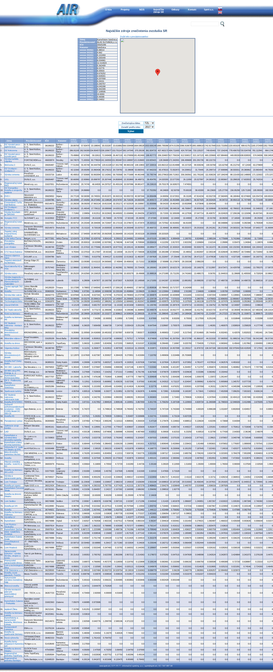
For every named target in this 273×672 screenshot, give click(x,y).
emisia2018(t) (139, 141)
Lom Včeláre (10, 247)
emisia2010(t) (233, 141)
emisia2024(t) (74, 141)
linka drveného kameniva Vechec (13, 453)
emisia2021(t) (106, 141)
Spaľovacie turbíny (13, 391)
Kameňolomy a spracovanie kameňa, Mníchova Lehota (13, 621)
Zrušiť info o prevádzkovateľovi (134, 36)
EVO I (7, 196)
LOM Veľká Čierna (13, 238)
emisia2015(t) (174, 141)
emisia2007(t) (268, 141)
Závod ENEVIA (11, 305)
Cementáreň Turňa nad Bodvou (13, 203)
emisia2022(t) (95, 141)
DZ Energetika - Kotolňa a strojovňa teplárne (13, 190)
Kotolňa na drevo (12, 343)
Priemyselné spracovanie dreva (13, 561)
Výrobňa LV (10, 517)
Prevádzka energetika (9, 242)
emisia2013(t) (197, 141)
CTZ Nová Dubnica (13, 252)
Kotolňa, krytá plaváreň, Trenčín (13, 574)
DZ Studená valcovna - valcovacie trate (12, 397)
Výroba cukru (11, 273)
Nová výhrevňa (12, 638)
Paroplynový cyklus (13, 421)
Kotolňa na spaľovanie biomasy (14, 633)
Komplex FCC (11, 218)
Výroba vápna (11, 200)
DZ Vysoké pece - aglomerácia (13, 145)
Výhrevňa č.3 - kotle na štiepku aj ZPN (14, 448)
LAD (7, 432)
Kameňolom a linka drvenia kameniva (13, 443)
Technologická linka (13, 301)
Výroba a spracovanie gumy (13, 477)
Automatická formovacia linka (12, 376)
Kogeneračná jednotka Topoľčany (13, 654)
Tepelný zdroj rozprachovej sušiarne (11, 233)
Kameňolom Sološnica (10, 386)
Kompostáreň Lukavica (11, 628)
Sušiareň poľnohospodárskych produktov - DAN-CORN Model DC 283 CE (14, 409)
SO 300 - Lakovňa (13, 367)
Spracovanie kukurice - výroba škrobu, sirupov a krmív (13, 554)
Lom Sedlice (10, 501)
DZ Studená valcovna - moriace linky (13, 325)
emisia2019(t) (128, 141)
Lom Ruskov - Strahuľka (11, 525)
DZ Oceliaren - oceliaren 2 (11, 170)
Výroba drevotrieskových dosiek (12, 355)
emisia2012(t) (209, 141)
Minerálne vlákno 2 (13, 338)
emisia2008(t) (256, 141)
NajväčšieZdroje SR (158, 10)
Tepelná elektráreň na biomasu (13, 261)
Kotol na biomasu (12, 313)
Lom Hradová (11, 547)
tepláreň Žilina (11, 609)
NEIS (141, 9)
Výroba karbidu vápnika (11, 160)
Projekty (125, 9)
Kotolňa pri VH (11, 506)
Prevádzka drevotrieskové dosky (11, 332)
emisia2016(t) (162, 141)
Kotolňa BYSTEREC (14, 402)
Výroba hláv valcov (13, 295)
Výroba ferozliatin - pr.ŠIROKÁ (13, 213)
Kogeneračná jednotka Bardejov (13, 659)
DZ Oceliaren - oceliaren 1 (11, 208)
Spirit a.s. (209, 9)
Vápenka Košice (12, 348)
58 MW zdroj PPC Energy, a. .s (13, 372)
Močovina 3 (10, 165)
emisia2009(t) (245, 141)
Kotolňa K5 (9, 416)
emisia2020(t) (117, 141)
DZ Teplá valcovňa (13, 310)
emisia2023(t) (84, 141)
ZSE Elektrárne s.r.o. (14, 570)
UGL (7, 179)
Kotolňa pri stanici (12, 485)
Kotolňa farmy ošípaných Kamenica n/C (14, 643)
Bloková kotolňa (12, 586)
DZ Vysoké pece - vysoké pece (13, 155)
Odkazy (175, 9)
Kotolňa (8, 291)
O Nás (108, 9)
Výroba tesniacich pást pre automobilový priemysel (13, 592)
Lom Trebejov (11, 482)
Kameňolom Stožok (13, 529)
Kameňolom (10, 521)
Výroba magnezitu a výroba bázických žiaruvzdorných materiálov (14, 280)
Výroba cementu (12, 174)
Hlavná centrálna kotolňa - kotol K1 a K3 (13, 464)
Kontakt (192, 9)
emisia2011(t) (221, 141)
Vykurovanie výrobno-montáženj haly (13, 580)
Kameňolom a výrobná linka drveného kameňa (13, 437)
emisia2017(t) (150, 141)
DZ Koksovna (11, 150)
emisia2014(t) (185, 141)
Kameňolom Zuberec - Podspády (14, 602)
